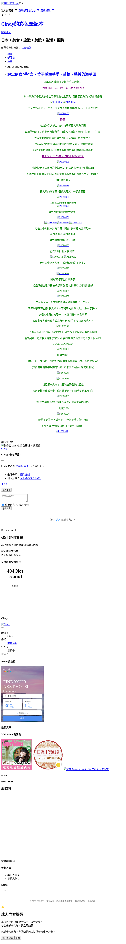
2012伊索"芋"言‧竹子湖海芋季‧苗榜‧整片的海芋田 (51, 74)
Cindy (4, 448)
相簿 (9, 54)
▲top (4, 483)
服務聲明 (92, 901)
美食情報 (26, 47)
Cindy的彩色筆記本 (22, 24)
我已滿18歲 (7, 938)
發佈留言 (6, 508)
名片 (9, 61)
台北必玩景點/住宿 (30, 478)
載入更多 (6, 490)
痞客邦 (19, 466)
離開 (18, 938)
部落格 (11, 57)
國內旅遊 (25, 474)
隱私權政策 (80, 901)
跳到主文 (6, 32)
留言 (26, 466)
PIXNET (40, 901)
